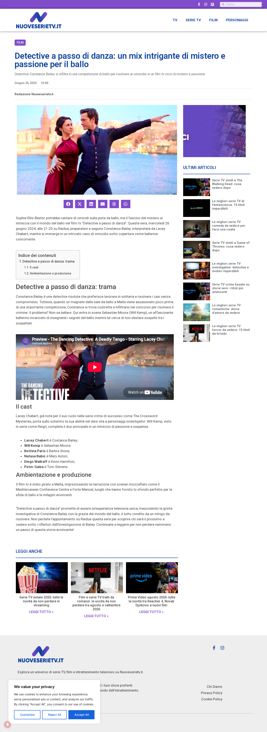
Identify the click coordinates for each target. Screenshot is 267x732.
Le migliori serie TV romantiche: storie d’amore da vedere (226, 309)
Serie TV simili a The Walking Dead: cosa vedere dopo (227, 184)
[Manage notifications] (7, 724)
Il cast (34, 267)
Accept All (81, 714)
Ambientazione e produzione (50, 273)
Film (213, 20)
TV (175, 20)
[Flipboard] (212, 4)
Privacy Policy (211, 693)
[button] (68, 204)
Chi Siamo (214, 687)
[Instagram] (205, 4)
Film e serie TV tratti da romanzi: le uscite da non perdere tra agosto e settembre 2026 (96, 603)
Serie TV (193, 20)
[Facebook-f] (199, 4)
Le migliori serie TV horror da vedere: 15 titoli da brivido (231, 329)
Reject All (54, 714)
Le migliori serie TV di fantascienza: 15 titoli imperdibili (228, 204)
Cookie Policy (211, 699)
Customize (27, 714)
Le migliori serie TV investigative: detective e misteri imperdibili (230, 267)
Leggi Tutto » (41, 612)
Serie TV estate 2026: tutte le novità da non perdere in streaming (41, 601)
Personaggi (237, 20)
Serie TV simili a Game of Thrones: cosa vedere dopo (231, 246)
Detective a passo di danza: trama (48, 261)
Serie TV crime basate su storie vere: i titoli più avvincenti (230, 288)
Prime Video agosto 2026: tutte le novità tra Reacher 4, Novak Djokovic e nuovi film (151, 601)
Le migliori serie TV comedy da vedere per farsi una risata (228, 225)
